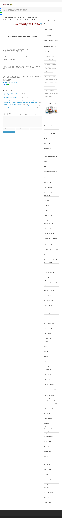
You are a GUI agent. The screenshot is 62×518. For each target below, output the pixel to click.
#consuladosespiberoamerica (49, 58)
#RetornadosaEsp (47, 91)
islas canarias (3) (47, 359)
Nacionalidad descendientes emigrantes (50, 99)
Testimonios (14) (46, 474)
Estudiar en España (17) (48, 305)
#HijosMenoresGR (53, 64)
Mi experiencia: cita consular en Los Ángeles (50, 46)
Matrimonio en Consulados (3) (49, 384)
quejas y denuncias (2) (48, 438)
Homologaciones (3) (47, 343)
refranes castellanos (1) (48, 449)
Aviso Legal (10, 516)
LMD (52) (45, 382)
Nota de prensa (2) (47, 413)
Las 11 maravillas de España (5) (49, 369)
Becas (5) (45, 177)
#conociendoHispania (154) (48, 128)
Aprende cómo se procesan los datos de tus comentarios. (26, 136)
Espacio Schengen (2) (47, 295)
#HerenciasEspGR (47, 64)
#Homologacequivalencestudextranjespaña (51, 65)
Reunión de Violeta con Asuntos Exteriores (51, 40)
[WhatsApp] (1, 12)
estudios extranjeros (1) (48, 308)
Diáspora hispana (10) (47, 264)
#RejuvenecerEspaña (54, 88)
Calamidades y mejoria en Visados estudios (49, 32)
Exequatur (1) (46, 318)
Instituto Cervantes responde (49, 96)
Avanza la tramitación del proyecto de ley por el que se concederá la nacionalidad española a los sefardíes (20, 105)
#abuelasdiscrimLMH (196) (48, 123)
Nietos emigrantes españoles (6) (49, 405)
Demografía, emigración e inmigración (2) (51, 249)
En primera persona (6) (48, 292)
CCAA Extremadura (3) (47, 202)
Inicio (57, 516)
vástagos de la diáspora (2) (48, 492)
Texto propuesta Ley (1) (48, 477)
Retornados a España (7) (48, 464)
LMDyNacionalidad (47, 98)
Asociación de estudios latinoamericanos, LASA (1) (51, 172)
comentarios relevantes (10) (48, 223)
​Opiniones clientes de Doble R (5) (49, 415)
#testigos (52, 91)
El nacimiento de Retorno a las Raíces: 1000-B (50, 21)
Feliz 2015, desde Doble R (7, 94)
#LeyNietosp (53, 74)
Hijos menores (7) (47, 336)
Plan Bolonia (40, 23)
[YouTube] (51, 1)
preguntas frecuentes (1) (48, 426)
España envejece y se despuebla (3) (50, 300)
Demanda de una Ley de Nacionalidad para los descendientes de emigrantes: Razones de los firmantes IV (20, 102)
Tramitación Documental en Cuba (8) (50, 484)
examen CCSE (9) (47, 313)
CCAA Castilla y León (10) (48, 195)
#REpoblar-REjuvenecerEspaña (49, 90)
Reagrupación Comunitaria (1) (49, 443)
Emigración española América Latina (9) (50, 282)
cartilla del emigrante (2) (48, 187)
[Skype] (47, 1)
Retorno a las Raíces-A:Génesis (49, 23)
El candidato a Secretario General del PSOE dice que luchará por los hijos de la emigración (18, 107)
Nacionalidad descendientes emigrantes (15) (50, 392)
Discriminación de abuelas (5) (49, 272)
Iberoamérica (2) (46, 346)
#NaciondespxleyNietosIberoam (49, 82)
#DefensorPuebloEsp (55, 59)
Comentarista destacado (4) (48, 225)
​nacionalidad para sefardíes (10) (49, 400)
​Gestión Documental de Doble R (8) (49, 331)
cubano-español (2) (47, 246)
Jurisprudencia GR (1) (47, 364)
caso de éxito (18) (47, 190)
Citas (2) (45, 218)
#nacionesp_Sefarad (48, 84)
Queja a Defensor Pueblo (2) (48, 436)
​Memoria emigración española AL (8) (50, 389)
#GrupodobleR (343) (47, 143)
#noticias (56, 85)
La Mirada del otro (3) (47, 366)
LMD (55, 96)
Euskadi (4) (46, 310)
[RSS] (58, 1)
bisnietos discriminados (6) (48, 179)
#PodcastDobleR (47, 88)
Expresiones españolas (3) (48, 320)
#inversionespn (47, 70)
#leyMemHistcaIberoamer (48, 73)
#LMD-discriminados (48, 76)
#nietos (53, 84)
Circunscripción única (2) (48, 215)
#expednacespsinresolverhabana (49, 62)
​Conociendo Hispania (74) (48, 230)
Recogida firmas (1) (47, 446)
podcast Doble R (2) (47, 423)
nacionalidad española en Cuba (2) (50, 398)
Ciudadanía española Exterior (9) (49, 220)
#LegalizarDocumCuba (48, 71)
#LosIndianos (54, 76)
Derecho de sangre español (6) (49, 254)
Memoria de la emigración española (9, 98)
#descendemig (53, 61)
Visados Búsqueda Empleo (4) (49, 494)
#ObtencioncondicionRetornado (49, 87)
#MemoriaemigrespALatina (49, 79)
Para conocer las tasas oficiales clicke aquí (10, 82)
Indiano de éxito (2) (47, 351)
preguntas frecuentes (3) (48, 428)
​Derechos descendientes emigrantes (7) (50, 259)
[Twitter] (43, 1)
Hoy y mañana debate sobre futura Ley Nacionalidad (12, 104)
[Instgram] (54, 1)
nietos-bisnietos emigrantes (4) (49, 408)
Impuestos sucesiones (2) (48, 348)
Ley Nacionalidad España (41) (49, 374)
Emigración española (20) (48, 280)
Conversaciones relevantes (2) (49, 244)
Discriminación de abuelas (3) (49, 269)
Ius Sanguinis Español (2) (48, 361)
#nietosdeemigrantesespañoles (49, 85)
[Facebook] (45, 1)
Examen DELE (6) (47, 315)
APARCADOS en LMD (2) (48, 158)
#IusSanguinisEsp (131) (48, 148)
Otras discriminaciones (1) (48, 418)
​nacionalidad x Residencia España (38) (50, 403)
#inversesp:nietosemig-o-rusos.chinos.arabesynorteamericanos (50, 68)
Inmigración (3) (46, 356)
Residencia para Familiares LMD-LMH (50, 37)
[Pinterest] (56, 1)
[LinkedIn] (49, 1)
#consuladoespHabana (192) (48, 130)
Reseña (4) (46, 461)
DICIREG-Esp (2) (46, 267)
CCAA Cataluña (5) (47, 200)
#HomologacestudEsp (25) (48, 146)
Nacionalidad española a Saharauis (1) (50, 395)
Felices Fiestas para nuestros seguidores (10, 96)
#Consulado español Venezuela (49, 56)
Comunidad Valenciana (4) (48, 228)
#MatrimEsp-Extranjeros (48, 77)
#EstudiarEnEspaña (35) (48, 138)
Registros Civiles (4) (47, 456)
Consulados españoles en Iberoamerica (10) (50, 239)
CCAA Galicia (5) (46, 205)
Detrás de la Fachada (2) (48, 262)
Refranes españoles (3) (48, 454)
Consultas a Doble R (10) (48, 241)
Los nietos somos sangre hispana (49, 29)
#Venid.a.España (52, 93)
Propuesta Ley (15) (47, 431)
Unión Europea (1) (47, 487)
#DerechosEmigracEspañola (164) (49, 133)
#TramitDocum (47, 93)
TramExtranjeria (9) (47, 482)
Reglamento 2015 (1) (47, 459)
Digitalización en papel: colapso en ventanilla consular (49, 26)
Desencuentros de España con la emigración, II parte (12, 93)
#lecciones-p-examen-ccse (54, 70)
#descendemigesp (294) (48, 135)
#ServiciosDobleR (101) (48, 151)
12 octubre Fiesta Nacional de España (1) (50, 153)
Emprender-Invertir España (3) (49, 290)
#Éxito (57, 93)
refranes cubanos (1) (47, 451)
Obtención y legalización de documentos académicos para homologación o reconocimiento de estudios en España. (20, 18)
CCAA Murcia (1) (46, 210)
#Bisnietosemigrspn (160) (48, 125)
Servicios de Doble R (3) (48, 469)
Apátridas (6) (46, 161)
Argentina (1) (46, 166)
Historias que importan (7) (48, 341)
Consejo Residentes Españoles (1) (49, 233)
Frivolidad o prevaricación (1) (49, 323)
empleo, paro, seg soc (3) (48, 287)
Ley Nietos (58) (46, 376)
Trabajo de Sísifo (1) (47, 479)
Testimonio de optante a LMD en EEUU (50, 35)
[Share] (1, 14)
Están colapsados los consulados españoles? (49, 43)
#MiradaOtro (55, 79)
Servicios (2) (46, 466)
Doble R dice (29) (47, 277)
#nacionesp (57, 82)
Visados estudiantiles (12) (48, 497)
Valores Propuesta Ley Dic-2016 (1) (49, 489)
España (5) (46, 297)
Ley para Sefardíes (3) (47, 379)
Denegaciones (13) (47, 252)
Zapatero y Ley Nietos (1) (48, 502)
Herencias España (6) (47, 333)
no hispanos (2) (46, 410)
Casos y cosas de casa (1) (48, 192)
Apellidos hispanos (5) (47, 163)
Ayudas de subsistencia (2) (48, 174)
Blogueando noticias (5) (48, 182)
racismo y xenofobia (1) (48, 441)
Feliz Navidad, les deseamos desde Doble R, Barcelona (12, 97)
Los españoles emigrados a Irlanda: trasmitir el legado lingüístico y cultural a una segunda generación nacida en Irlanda (21, 100)
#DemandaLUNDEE (47, 61)
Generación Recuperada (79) (48, 328)
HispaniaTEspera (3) (47, 338)
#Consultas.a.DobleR (48, 59)
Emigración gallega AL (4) (48, 285)
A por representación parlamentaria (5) (50, 156)
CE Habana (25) (46, 213)
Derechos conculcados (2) (48, 257)
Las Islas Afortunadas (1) (48, 371)
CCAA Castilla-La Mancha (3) (48, 197)
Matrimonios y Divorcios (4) (48, 387)
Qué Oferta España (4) (47, 433)
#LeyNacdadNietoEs (48, 74)
